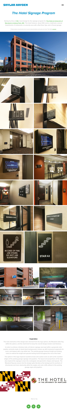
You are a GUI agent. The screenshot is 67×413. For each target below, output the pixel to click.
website (54, 29)
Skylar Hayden (15, 5)
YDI (17, 21)
